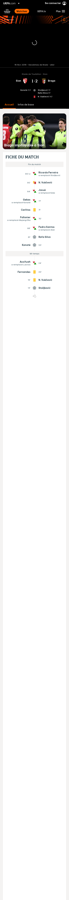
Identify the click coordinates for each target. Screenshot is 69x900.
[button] (60, 11)
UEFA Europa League (7, 11)
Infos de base (26, 104)
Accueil (9, 104)
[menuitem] (24, 11)
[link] (21, 11)
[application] (34, 43)
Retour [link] (10, 19)
